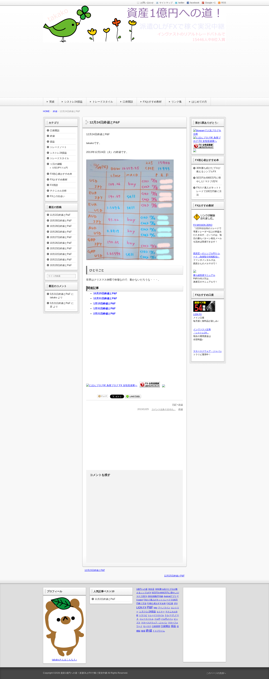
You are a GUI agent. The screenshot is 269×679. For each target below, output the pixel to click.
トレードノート (58, 147)
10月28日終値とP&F (61, 231)
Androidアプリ (170, 596)
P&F (174, 404)
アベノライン (164, 607)
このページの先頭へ (216, 673)
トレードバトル (146, 619)
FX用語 (54, 185)
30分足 (151, 589)
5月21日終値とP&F (60, 294)
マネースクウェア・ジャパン (207, 351)
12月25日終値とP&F (174, 575)
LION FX (197, 314)
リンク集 (176, 101)
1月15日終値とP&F (104, 303)
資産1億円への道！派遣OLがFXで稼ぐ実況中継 (84, 673)
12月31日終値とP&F (105, 298)
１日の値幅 (56, 164)
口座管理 (156, 626)
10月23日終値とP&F (61, 248)
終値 (55, 111)
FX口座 (170, 603)
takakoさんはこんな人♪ (64, 659)
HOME (46, 111)
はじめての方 (199, 101)
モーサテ (147, 626)
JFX (176, 603)
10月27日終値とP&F (61, 237)
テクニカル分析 (58, 190)
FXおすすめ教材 (152, 101)
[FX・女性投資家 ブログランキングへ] (150, 385)
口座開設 (128, 101)
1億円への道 (141, 589)
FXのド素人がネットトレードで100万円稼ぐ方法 (209, 191)
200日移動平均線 (155, 596)
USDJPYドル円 (60, 167)
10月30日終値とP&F (61, 220)
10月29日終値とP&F (61, 226)
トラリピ (143, 615)
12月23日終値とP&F (95, 570)
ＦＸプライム (159, 631)
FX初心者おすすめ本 (61, 173)
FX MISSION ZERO (202, 225)
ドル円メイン (167, 619)
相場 (143, 631)
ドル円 (157, 619)
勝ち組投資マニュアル (204, 275)
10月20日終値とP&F (61, 265)
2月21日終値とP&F (104, 313)
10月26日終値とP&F (61, 243)
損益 (52, 141)
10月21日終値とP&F (61, 259)
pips (155, 607)
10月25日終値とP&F (105, 293)
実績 (51, 101)
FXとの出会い (57, 196)
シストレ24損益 (73, 101)
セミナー (161, 612)
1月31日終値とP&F (104, 308)
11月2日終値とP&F (60, 215)
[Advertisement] (134, 70)
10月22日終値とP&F (61, 254)
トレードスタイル (102, 101)
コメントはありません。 (164, 409)
